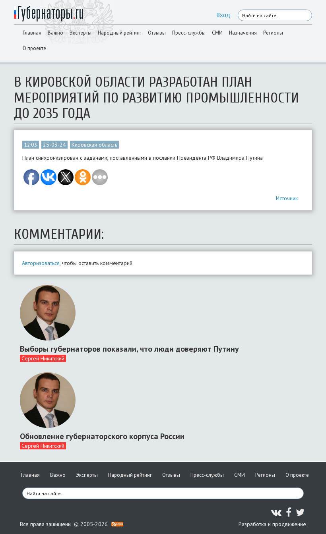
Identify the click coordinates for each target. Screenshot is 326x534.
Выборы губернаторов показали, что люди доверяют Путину (129, 349)
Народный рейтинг (120, 32)
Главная (32, 32)
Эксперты (80, 32)
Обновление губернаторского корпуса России (102, 436)
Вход (223, 15)
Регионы (273, 32)
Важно (55, 32)
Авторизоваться (41, 263)
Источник (287, 198)
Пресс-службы (189, 32)
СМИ (217, 32)
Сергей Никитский (42, 358)
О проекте (34, 48)
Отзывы (157, 32)
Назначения (243, 32)
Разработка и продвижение (272, 524)
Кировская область (94, 144)
